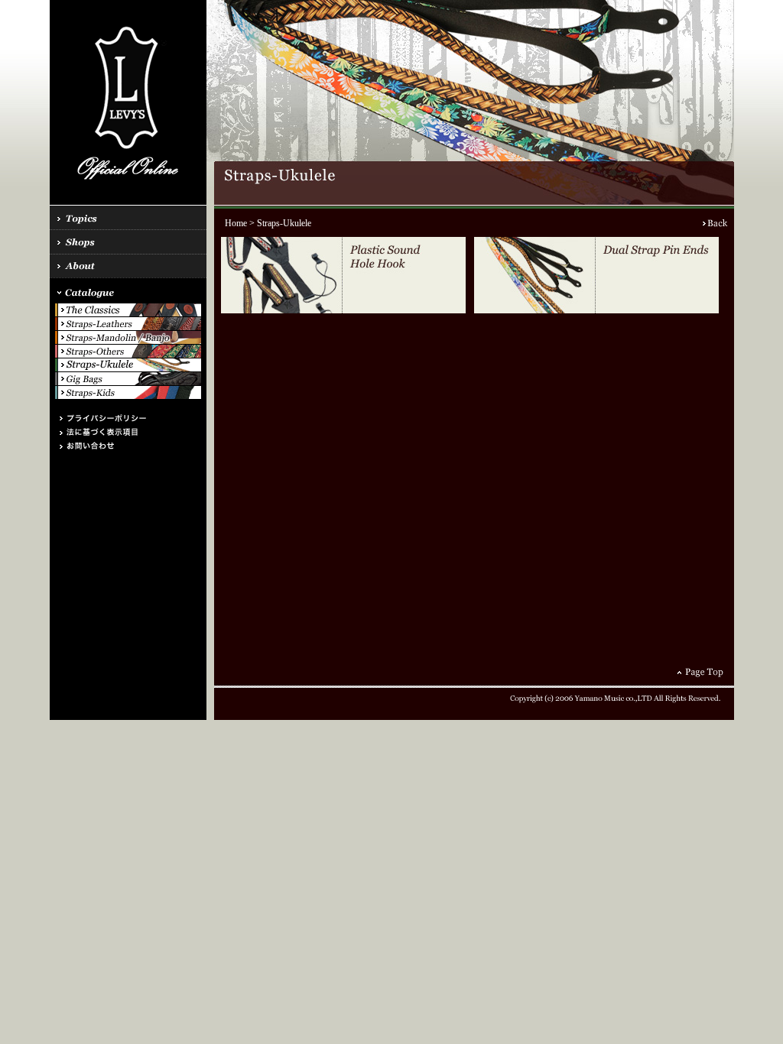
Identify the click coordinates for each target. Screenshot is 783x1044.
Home (236, 223)
